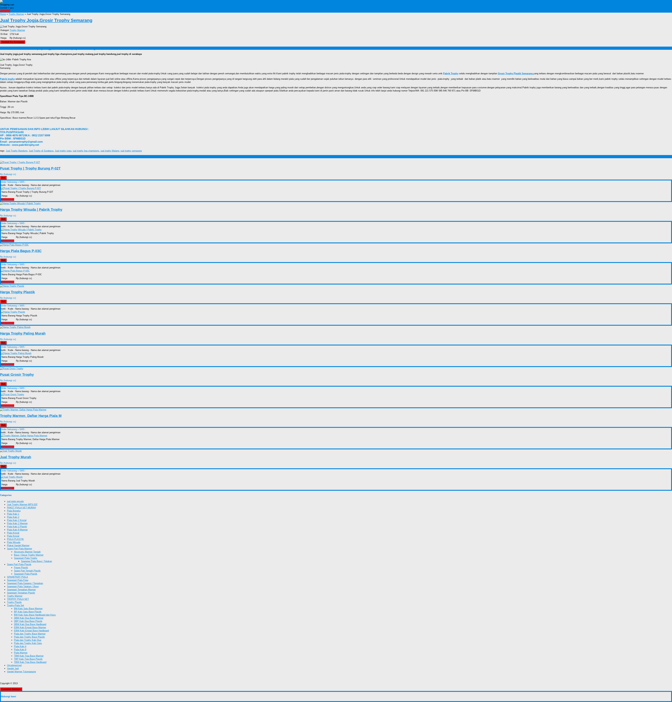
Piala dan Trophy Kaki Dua (27, 640)
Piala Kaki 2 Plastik (17, 526)
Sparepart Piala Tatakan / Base (23, 586)
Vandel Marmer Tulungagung (21, 671)
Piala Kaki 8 (20, 649)
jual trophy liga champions (86, 150)
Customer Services (11, 689)
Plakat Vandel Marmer (18, 545)
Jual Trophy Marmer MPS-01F (22, 504)
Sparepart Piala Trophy (25, 558)
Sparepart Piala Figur (17, 580)
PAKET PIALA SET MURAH (21, 507)
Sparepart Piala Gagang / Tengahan (25, 583)
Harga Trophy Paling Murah (23, 333)
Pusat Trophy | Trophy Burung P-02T (30, 168)
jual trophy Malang (110, 150)
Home (3, 14)
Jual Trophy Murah (15, 457)
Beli (3, 177)
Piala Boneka (13, 510)
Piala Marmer (20, 652)
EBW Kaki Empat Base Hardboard (31, 630)
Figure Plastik (21, 567)
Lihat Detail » (7, 199)
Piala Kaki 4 (20, 646)
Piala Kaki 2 (13, 517)
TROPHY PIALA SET (18, 599)
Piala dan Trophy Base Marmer (30, 633)
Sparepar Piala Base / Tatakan (36, 561)
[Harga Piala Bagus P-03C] (14, 245)
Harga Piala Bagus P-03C (20, 251)
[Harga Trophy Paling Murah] (15, 327)
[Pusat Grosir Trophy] (11, 368)
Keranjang (5, 11)
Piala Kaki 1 (13, 514)
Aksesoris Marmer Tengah (27, 551)
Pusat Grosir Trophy (17, 374)
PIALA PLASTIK (15, 539)
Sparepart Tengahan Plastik (21, 592)
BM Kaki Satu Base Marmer (28, 608)
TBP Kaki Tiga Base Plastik (28, 659)
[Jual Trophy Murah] (11, 451)
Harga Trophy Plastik (17, 292)
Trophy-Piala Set (15, 605)
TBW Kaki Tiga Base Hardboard (30, 662)
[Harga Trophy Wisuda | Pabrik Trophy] (20, 203)
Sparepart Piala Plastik (25, 574)
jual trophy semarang (131, 150)
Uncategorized (14, 665)
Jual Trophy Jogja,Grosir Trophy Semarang (46, 20)
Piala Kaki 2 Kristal (16, 520)
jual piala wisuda (15, 501)
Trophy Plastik (14, 602)
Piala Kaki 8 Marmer (17, 529)
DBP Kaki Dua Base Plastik (28, 621)
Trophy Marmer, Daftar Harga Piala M (31, 416)
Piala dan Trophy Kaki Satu (28, 643)
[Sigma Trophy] (8, 1)
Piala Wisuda (13, 542)
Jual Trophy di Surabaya (41, 150)
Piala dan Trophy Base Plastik (29, 637)
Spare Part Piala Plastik (19, 564)
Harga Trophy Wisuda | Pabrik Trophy (31, 209)
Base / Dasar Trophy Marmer (28, 555)
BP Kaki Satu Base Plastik (27, 611)
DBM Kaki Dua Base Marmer (28, 618)
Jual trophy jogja (63, 150)
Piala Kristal (13, 533)
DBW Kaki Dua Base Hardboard (30, 624)
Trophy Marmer (16, 14)
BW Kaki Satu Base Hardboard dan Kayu (35, 615)
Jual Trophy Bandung (16, 150)
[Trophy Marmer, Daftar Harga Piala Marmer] (23, 409)
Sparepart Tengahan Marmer (21, 589)
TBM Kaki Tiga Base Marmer (29, 656)
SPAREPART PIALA (17, 577)
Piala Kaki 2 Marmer (17, 523)
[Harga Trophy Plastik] (12, 286)
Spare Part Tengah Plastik (27, 570)
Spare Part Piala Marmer (19, 548)
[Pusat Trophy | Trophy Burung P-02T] (20, 162)
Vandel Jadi (13, 668)
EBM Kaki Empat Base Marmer (30, 627)
